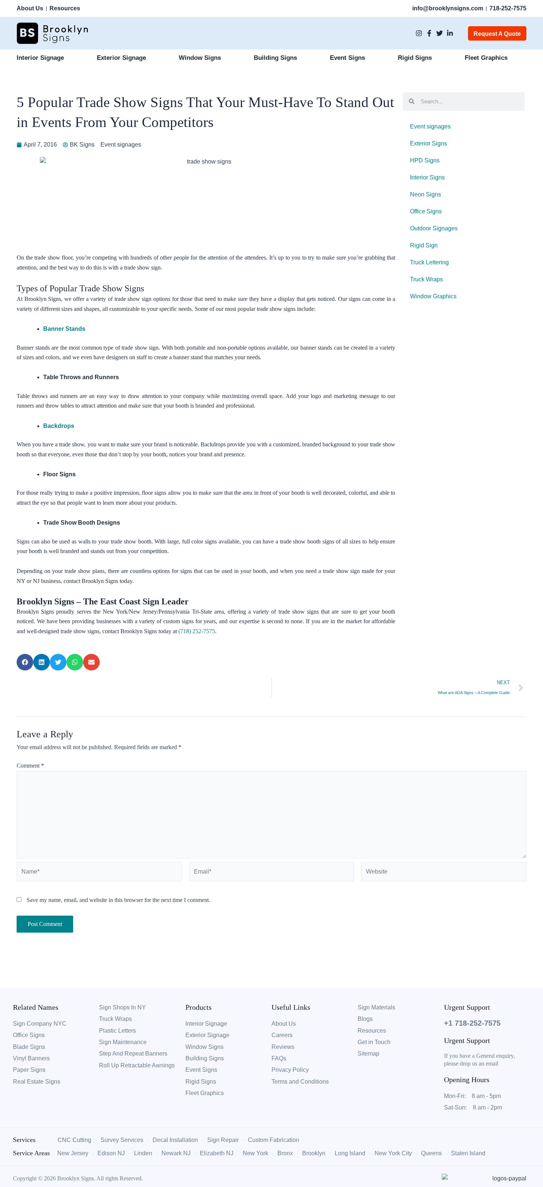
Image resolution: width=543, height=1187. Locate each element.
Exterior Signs (428, 143)
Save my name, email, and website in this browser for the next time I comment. (118, 900)
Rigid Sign (424, 245)
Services (24, 1139)
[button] (25, 662)
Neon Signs (425, 194)
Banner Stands (64, 329)
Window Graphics (433, 296)
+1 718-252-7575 (472, 1023)
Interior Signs (427, 177)
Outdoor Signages (434, 228)
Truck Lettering (429, 262)
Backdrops (58, 426)
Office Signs (426, 211)
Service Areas (31, 1153)
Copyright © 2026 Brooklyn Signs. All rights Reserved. (78, 1178)
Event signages (120, 144)
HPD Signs (425, 160)
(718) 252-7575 (196, 631)
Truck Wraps (426, 279)
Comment (30, 765)
